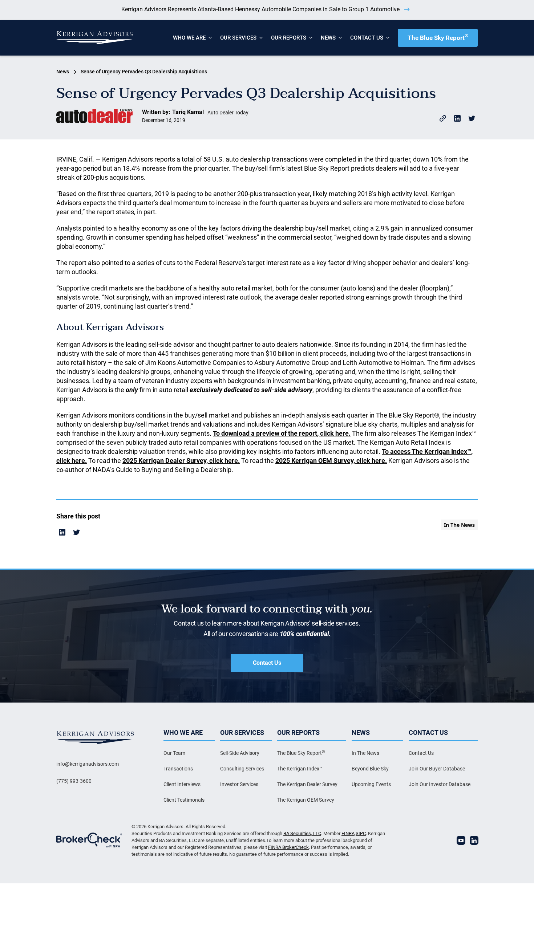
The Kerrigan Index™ (300, 769)
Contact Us (267, 662)
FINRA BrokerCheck (288, 847)
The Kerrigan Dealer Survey (307, 784)
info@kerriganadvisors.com (87, 764)
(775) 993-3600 (74, 781)
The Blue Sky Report (438, 37)
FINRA (348, 833)
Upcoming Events (371, 784)
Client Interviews (182, 784)
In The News (365, 753)
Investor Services (239, 784)
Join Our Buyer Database (437, 769)
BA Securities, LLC (302, 833)
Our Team (174, 753)
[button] (189, 37)
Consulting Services (242, 769)
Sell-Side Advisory (239, 753)
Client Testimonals (184, 800)
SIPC (361, 833)
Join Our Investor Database (439, 784)
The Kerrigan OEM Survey (305, 800)
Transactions (178, 769)
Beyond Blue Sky (370, 769)
